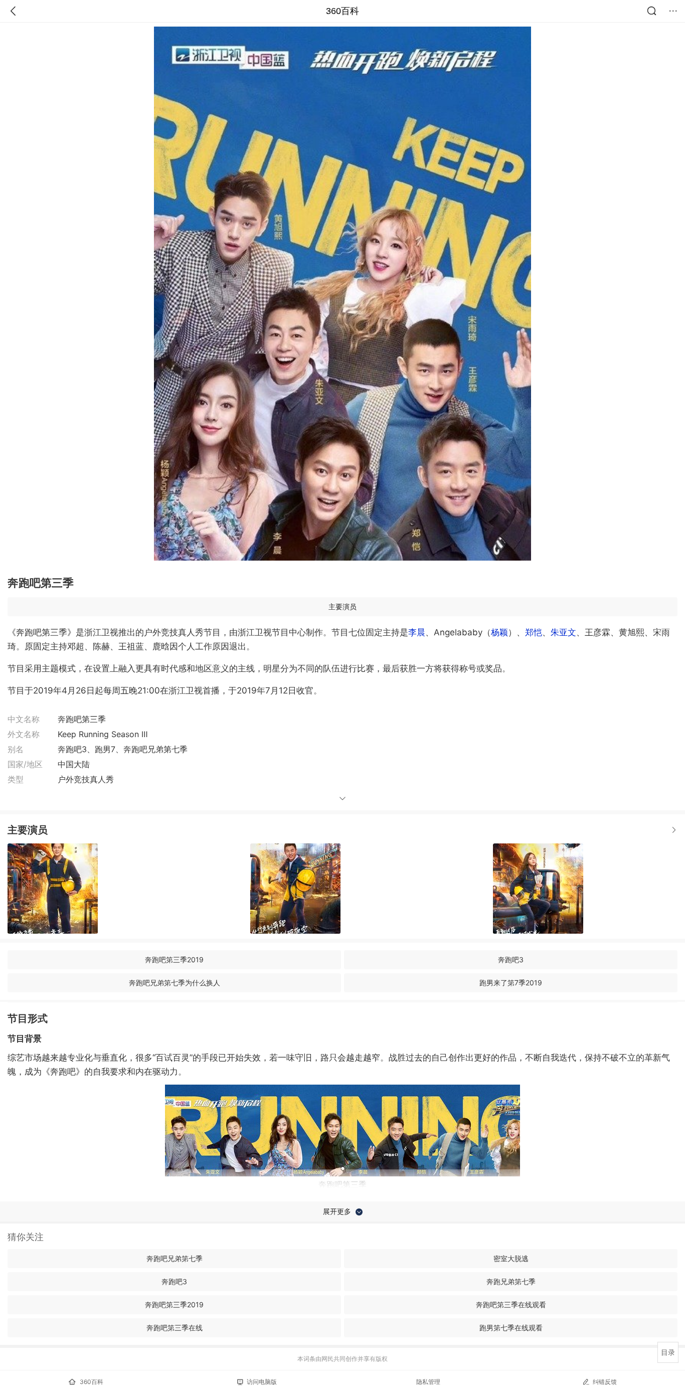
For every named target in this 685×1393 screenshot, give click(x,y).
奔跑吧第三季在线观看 (511, 1304)
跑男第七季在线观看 (511, 1327)
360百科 (342, 11)
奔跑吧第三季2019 (174, 959)
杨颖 (499, 632)
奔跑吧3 (511, 959)
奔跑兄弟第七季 (511, 1281)
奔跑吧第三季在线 (174, 1327)
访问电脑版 (262, 1381)
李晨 (416, 632)
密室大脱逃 (511, 1258)
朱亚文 (563, 632)
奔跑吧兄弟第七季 (174, 1258)
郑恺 (533, 632)
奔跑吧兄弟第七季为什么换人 (174, 982)
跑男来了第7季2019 (510, 982)
